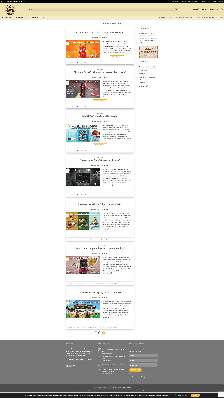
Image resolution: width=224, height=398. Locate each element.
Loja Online (20, 17)
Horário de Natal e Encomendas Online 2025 (113, 350)
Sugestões (103, 245)
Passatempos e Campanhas (99, 201)
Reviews (141, 82)
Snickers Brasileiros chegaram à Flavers (113, 364)
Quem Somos (174, 1)
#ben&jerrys (88, 327)
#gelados (100, 327)
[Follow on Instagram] (70, 366)
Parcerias (128, 391)
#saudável (110, 283)
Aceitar (195, 395)
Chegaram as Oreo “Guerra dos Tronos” (100, 160)
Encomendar (33, 17)
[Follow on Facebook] (67, 366)
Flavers (106, 37)
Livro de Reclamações (138, 391)
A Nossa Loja (183, 1)
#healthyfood (100, 283)
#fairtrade (94, 327)
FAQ (214, 1)
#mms (86, 151)
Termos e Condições (193, 1)
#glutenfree (94, 283)
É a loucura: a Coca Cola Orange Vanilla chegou (100, 32)
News (43, 17)
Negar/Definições (182, 395)
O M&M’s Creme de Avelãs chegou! (100, 116)
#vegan (115, 283)
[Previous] (95, 332)
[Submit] (176, 9)
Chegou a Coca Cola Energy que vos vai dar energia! (100, 72)
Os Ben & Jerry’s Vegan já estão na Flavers (100, 292)
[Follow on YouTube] (74, 366)
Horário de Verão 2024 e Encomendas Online (113, 357)
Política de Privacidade (205, 1)
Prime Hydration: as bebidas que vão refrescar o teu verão (113, 370)
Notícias (141, 70)
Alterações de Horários (146, 67)
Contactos (220, 1)
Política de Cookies (114, 391)
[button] (202, 9)
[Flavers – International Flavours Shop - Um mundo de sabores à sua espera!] (12, 9)
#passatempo (104, 239)
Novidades (100, 30)
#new (86, 62)
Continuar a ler (117, 56)
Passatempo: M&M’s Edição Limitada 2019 (99, 204)
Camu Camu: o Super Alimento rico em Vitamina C (99, 248)
